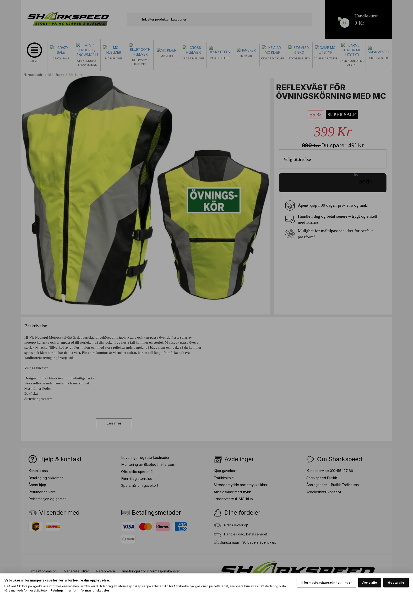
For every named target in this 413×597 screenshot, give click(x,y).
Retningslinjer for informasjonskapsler (79, 590)
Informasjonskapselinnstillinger (326, 582)
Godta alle (396, 582)
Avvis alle (369, 582)
